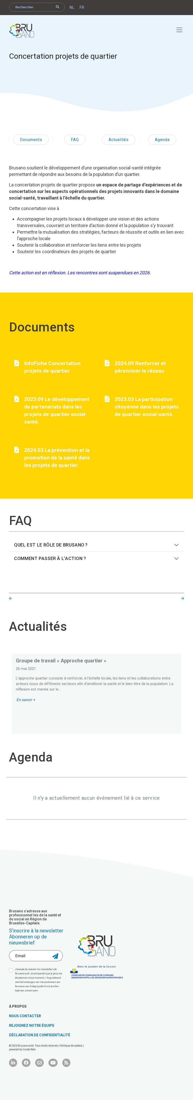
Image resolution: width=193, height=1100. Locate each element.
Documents (31, 139)
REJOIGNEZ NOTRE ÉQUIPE (31, 1025)
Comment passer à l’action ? (50, 558)
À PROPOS (18, 1006)
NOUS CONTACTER (25, 1016)
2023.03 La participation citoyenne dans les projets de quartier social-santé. (147, 406)
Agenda (162, 139)
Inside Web (29, 1049)
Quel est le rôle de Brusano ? (51, 544)
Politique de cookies (71, 1045)
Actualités (119, 139)
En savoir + (25, 700)
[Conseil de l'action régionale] (10, 598)
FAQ (75, 139)
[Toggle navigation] (177, 29)
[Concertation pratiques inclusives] (182, 598)
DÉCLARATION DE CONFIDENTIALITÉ (39, 1035)
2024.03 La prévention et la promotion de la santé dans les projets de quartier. (57, 457)
